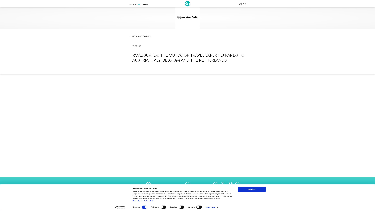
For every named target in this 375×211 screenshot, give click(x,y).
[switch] (163, 207)
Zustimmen (251, 189)
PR (139, 5)
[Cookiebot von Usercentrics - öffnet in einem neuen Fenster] (119, 207)
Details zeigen (210, 207)
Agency (132, 5)
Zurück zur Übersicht (142, 36)
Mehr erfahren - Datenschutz (143, 201)
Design (145, 5)
